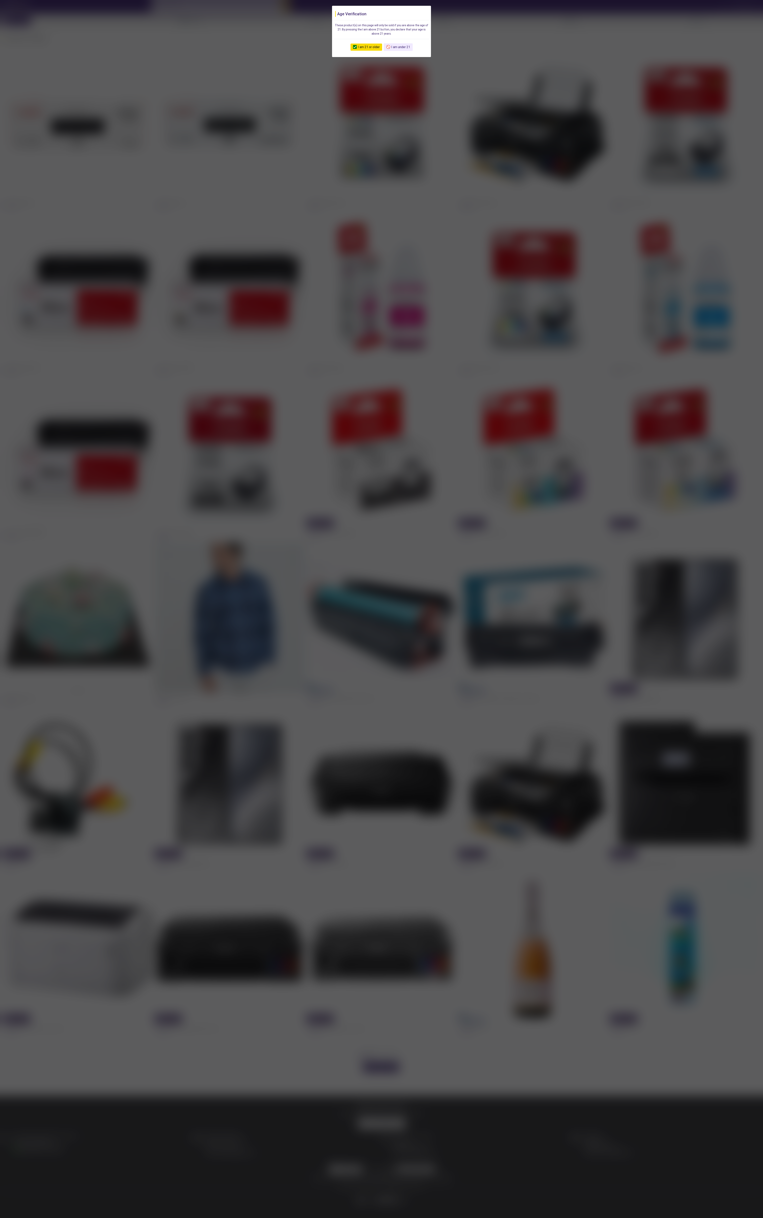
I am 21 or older (369, 47)
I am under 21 (400, 47)
